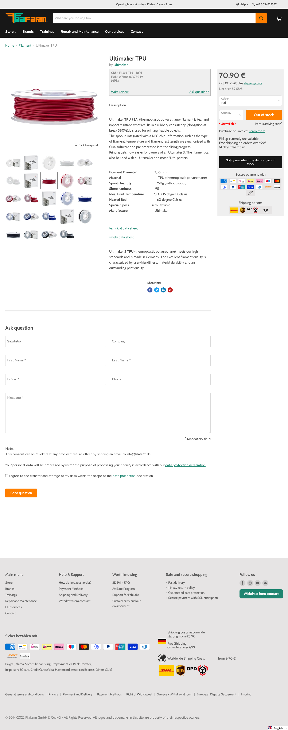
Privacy (53, 694)
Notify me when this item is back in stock (250, 162)
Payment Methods (71, 589)
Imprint (246, 694)
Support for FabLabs (125, 595)
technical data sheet (123, 228)
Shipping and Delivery (73, 595)
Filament (25, 45)
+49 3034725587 (266, 4)
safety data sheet (121, 237)
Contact (137, 31)
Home (9, 45)
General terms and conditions (24, 694)
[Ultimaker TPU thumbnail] (13, 162)
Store (9, 583)
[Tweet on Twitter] (156, 289)
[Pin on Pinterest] (170, 289)
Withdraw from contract (74, 601)
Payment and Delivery (78, 694)
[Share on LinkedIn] (163, 289)
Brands (28, 31)
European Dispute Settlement (216, 694)
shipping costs (253, 83)
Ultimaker (121, 65)
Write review (120, 92)
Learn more (257, 131)
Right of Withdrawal (139, 694)
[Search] (261, 18)
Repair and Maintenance (80, 31)
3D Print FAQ (121, 583)
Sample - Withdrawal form (174, 694)
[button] (278, 728)
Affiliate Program (123, 589)
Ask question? (199, 92)
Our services (114, 31)
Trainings (47, 31)
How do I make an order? (75, 583)
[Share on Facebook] (149, 289)
